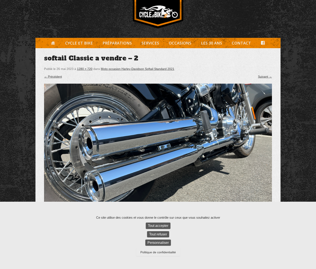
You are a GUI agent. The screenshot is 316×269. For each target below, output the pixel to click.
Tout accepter (158, 225)
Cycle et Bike (79, 43)
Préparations (117, 43)
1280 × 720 (84, 69)
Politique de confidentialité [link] (158, 252)
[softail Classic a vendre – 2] (158, 148)
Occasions (180, 43)
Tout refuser (158, 234)
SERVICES (150, 43)
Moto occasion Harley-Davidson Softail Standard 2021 (137, 69)
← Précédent (53, 76)
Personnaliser (158, 242)
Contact (241, 43)
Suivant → (265, 76)
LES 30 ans (211, 43)
